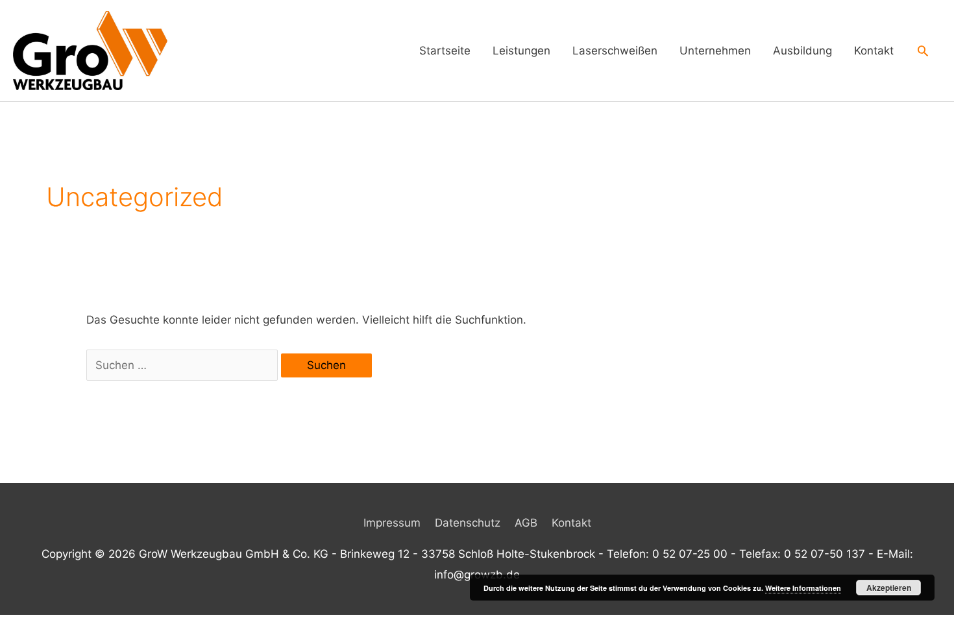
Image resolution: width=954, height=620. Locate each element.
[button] (923, 50)
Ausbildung (802, 50)
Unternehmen (715, 50)
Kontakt (874, 50)
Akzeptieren (888, 587)
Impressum (392, 522)
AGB (526, 522)
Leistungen (521, 50)
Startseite (445, 50)
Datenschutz (467, 522)
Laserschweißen (614, 50)
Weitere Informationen (803, 588)
